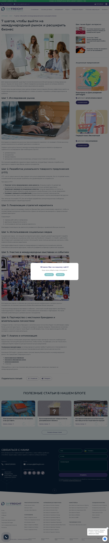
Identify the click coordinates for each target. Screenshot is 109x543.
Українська (49, 274)
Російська (60, 274)
